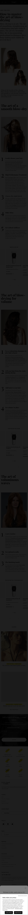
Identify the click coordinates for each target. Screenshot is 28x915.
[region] (14, 904)
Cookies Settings (9, 912)
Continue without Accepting (22, 895)
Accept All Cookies (18, 912)
